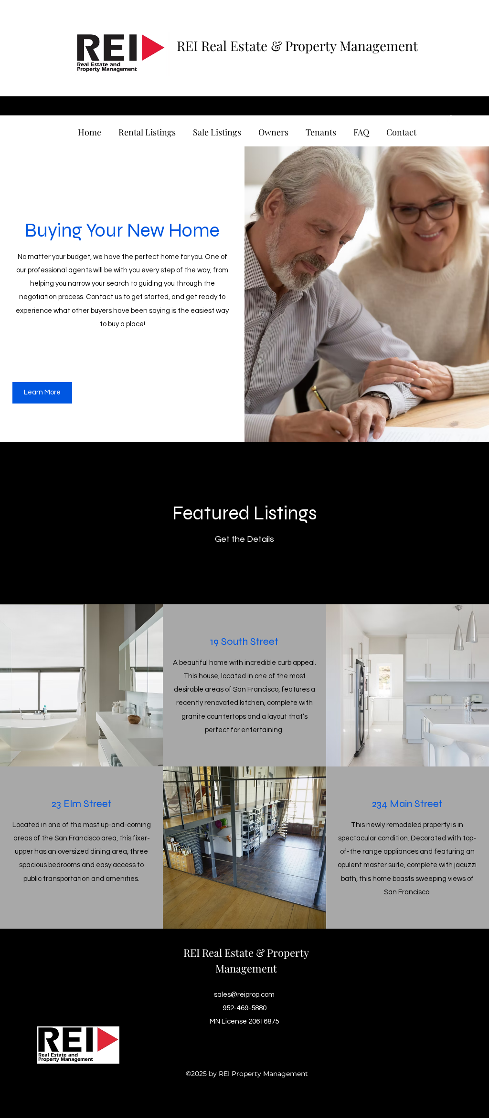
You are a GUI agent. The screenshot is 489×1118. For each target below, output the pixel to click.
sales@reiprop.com (244, 994)
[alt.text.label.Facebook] (450, 119)
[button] (42, 393)
